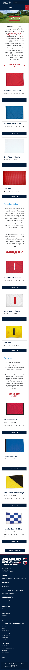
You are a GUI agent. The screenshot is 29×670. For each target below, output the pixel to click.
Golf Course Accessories (13, 624)
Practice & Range (6, 635)
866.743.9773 (5, 578)
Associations (5, 618)
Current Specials (6, 613)
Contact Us (4, 657)
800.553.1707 (5, 585)
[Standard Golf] (6, 2)
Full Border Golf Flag (11, 420)
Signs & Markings (6, 633)
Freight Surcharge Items (8, 648)
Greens (3, 628)
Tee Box (4, 626)
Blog (3, 620)
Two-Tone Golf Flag (11, 456)
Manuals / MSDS (6, 655)
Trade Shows (5, 611)
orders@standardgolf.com (8, 593)
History (3, 608)
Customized (4, 640)
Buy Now (13, 99)
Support (5, 643)
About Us (6, 606)
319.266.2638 (5, 586)
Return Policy (5, 650)
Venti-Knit (7, 189)
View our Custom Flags (15, 550)
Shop (10, 7)
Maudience (15, 663)
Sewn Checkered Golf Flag (13, 529)
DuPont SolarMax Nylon (12, 90)
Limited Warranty (6, 652)
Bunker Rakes (5, 630)
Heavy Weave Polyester (12, 157)
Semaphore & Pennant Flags (14, 493)
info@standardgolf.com (8, 600)
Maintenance (5, 637)
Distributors (4, 615)
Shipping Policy (5, 646)
